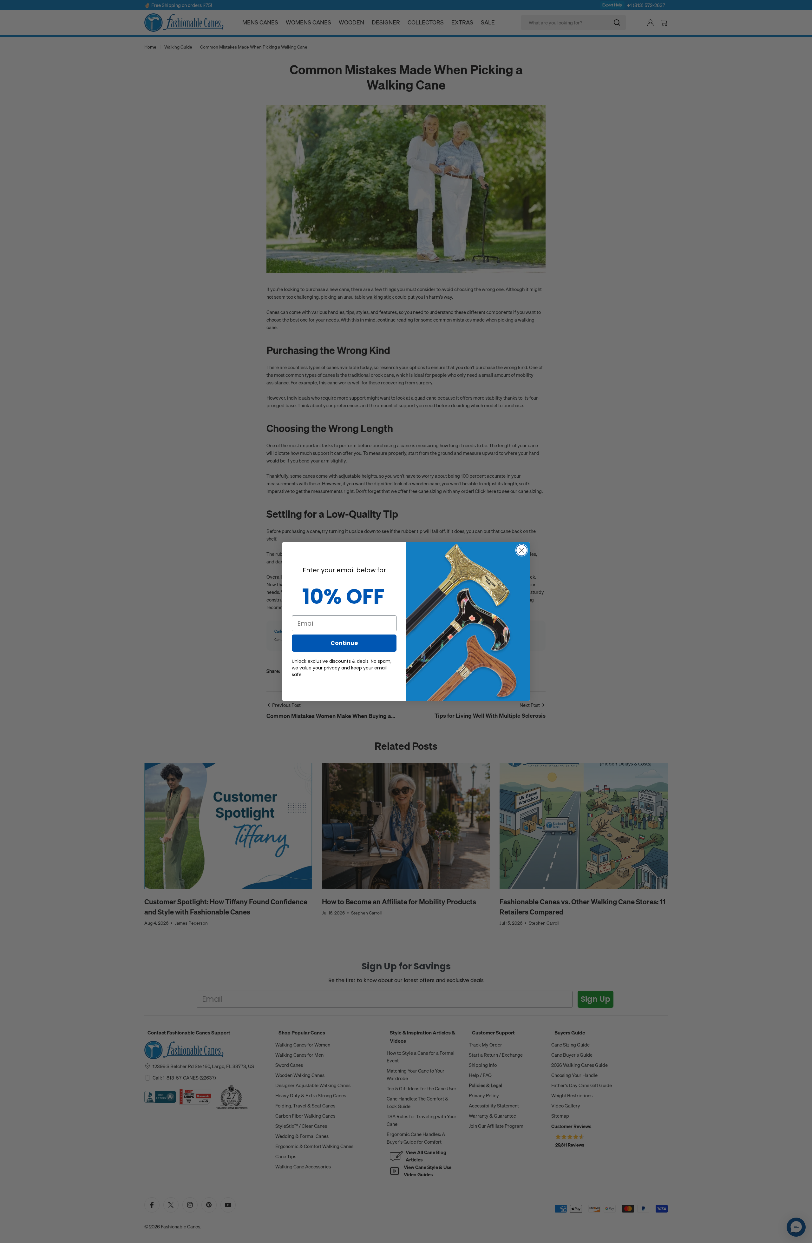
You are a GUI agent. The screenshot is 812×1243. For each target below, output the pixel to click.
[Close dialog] (521, 550)
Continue (344, 643)
